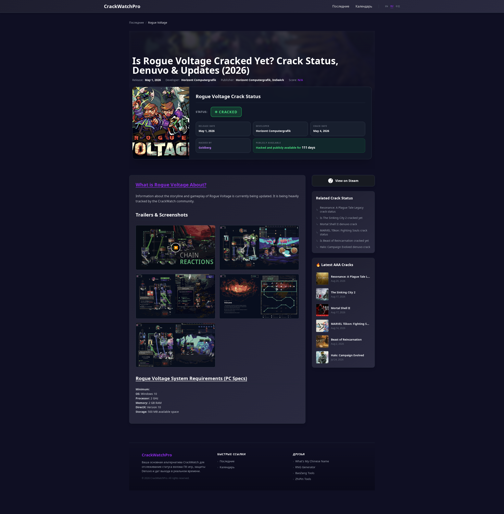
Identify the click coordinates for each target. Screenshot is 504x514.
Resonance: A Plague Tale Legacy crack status (339, 209)
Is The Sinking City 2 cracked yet (339, 218)
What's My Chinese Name (311, 461)
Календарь (364, 6)
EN (386, 6)
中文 (398, 6)
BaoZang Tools (303, 473)
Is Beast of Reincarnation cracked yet (342, 240)
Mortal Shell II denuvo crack (336, 224)
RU (391, 6)
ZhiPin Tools (302, 479)
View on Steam (347, 181)
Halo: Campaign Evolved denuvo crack (343, 247)
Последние (340, 6)
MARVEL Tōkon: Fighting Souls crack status (341, 232)
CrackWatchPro (122, 6)
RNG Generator (304, 467)
